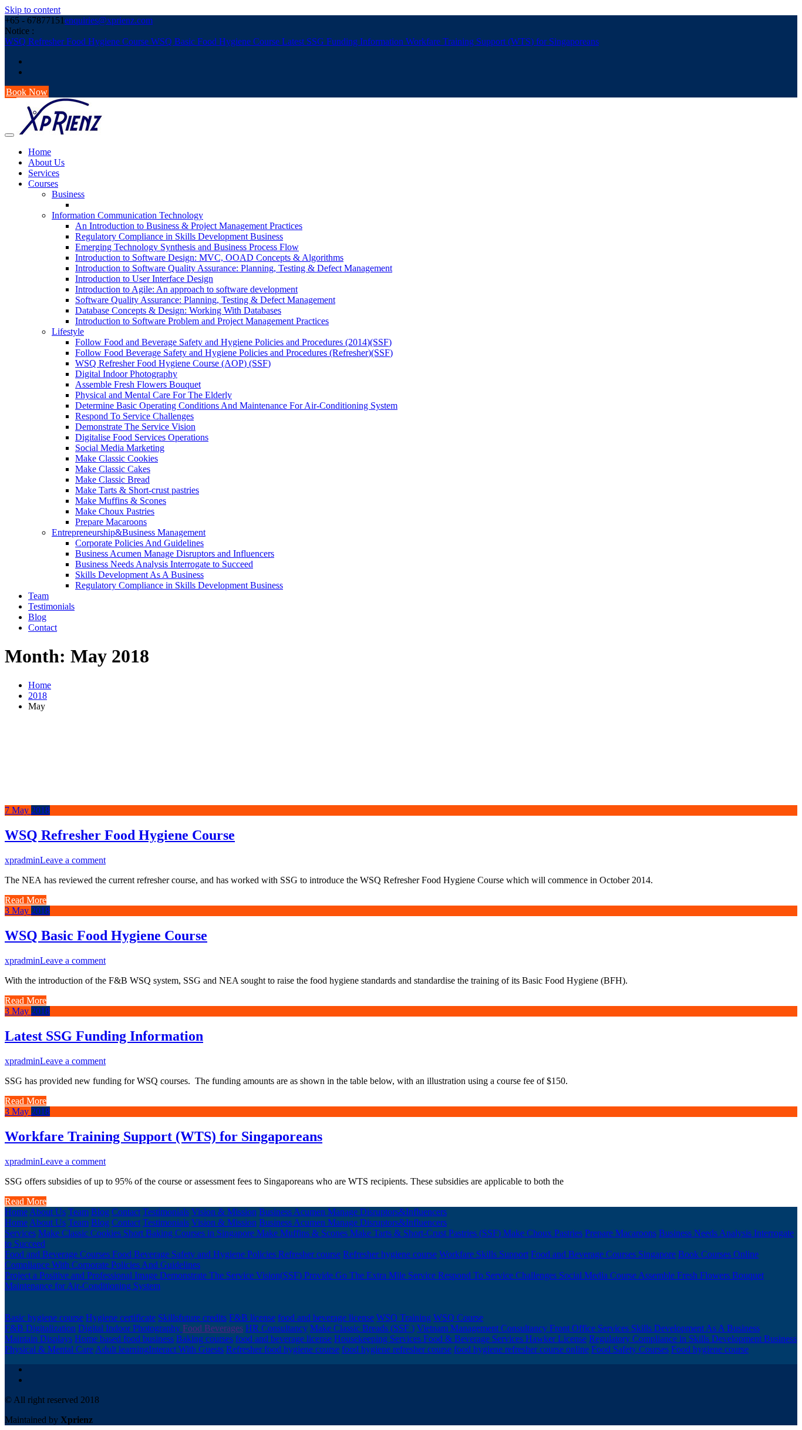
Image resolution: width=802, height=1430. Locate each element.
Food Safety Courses (630, 1349)
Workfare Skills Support (483, 1254)
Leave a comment (73, 860)
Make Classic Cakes (112, 469)
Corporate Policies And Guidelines (139, 543)
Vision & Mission (224, 1212)
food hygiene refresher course (396, 1349)
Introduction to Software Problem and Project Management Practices (202, 321)
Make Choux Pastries (114, 511)
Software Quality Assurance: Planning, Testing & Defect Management (205, 300)
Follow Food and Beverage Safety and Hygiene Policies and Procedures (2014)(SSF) (233, 342)
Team (38, 596)
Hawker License (556, 1339)
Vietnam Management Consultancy (483, 1328)
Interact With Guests (186, 1349)
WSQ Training (403, 1318)
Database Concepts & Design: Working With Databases (178, 310)
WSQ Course (458, 1318)
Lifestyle (68, 332)
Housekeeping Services (378, 1339)
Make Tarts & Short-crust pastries (137, 490)
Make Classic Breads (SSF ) (362, 1328)
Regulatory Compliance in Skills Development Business (179, 236)
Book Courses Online (718, 1254)
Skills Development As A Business (139, 575)
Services (43, 173)
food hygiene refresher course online (521, 1349)
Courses (43, 184)
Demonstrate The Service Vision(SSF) (232, 1275)
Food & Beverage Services (474, 1339)
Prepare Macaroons (111, 522)
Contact (42, 627)
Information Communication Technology (127, 215)
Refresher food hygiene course (282, 1349)
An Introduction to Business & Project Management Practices (188, 226)
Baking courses (204, 1339)
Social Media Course (598, 1275)
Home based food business (124, 1339)
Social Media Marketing (119, 448)
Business (68, 194)
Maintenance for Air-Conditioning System (82, 1286)
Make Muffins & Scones (120, 501)
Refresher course (309, 1254)
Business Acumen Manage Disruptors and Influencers (174, 553)
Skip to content (32, 10)
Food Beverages (213, 1328)
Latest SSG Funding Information (344, 41)
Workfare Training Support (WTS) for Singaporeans (502, 41)
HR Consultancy (276, 1328)
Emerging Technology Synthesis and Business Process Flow (187, 247)
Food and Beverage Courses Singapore (603, 1254)
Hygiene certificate (121, 1318)
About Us (46, 162)
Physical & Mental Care (49, 1349)
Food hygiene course (710, 1349)
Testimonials (51, 606)
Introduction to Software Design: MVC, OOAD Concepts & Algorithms (209, 258)
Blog (37, 617)
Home (39, 152)
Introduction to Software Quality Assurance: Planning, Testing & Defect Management (233, 268)
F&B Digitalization (40, 1328)
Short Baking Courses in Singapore (190, 1233)
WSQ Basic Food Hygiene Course (216, 41)
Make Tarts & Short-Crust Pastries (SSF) (426, 1233)
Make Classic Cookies (116, 458)
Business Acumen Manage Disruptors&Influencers (353, 1212)
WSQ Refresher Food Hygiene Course (78, 41)
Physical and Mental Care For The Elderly (153, 395)
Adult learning (122, 1349)
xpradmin (22, 860)
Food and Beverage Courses (58, 1254)
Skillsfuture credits (192, 1318)
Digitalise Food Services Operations (141, 437)
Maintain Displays (38, 1339)
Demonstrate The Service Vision (135, 427)
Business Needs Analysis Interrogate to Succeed (164, 564)
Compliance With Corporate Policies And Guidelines (102, 1265)
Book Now (27, 92)
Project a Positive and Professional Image (82, 1275)
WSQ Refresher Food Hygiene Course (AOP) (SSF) (173, 363)
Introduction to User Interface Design (144, 279)
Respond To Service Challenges (134, 416)
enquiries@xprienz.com (109, 20)
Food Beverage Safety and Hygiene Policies (195, 1254)
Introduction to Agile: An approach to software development (186, 289)
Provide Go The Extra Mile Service (371, 1275)
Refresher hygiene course (390, 1254)
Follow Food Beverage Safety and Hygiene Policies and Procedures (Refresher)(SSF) (234, 353)
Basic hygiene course (44, 1318)
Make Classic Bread (112, 479)
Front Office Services (590, 1328)
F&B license (252, 1318)
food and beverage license (326, 1318)
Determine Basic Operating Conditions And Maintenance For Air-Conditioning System (236, 406)
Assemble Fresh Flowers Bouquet (138, 384)
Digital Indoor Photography (126, 374)
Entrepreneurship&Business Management (128, 532)
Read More (25, 900)
